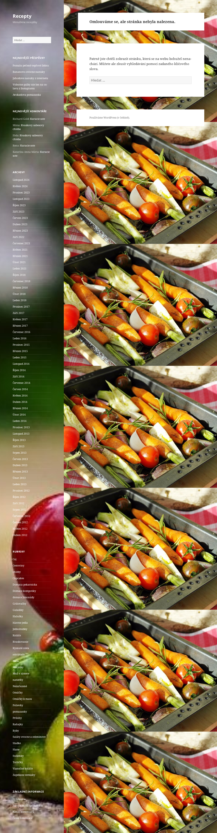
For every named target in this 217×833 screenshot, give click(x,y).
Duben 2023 (20, 224)
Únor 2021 (19, 262)
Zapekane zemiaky (24, 775)
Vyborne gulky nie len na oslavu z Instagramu (30, 86)
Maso (16, 661)
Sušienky (18, 756)
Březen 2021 (20, 256)
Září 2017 (18, 313)
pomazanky (20, 711)
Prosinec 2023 (21, 192)
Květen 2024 (20, 186)
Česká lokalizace (22, 818)
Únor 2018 (19, 294)
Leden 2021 (19, 268)
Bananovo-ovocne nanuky (29, 72)
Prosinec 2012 (21, 490)
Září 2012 (18, 503)
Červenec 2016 (21, 332)
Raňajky (18, 724)
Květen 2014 (20, 395)
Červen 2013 (20, 459)
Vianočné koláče (23, 768)
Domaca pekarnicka (25, 584)
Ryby (16, 730)
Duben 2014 (20, 402)
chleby (17, 572)
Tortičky (18, 762)
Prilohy (17, 718)
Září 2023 (18, 211)
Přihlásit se (19, 799)
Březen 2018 (20, 287)
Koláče (17, 635)
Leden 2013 (19, 484)
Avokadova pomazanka (27, 95)
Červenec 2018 (21, 281)
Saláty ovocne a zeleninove (29, 737)
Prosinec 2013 (21, 427)
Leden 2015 (19, 357)
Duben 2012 (20, 535)
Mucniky (18, 667)
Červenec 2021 (21, 243)
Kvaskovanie (20, 642)
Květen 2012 (20, 528)
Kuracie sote (37, 119)
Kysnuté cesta (21, 648)
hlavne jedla (20, 622)
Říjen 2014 (19, 370)
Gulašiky (18, 610)
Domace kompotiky (24, 591)
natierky (18, 680)
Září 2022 (18, 237)
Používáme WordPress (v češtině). (109, 117)
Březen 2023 (20, 230)
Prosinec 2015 (21, 345)
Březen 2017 (20, 325)
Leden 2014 (19, 421)
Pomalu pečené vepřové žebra (31, 65)
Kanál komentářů (23, 812)
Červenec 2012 (21, 516)
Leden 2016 (19, 338)
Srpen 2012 (19, 509)
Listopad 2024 (21, 180)
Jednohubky (20, 629)
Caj (15, 559)
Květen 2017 (20, 319)
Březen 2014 (20, 408)
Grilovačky (19, 603)
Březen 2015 (20, 351)
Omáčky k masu (22, 699)
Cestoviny (18, 565)
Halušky (18, 616)
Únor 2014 (19, 414)
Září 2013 (18, 446)
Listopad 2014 (21, 364)
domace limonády (23, 597)
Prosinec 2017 (21, 306)
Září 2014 (18, 376)
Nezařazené (20, 686)
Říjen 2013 (19, 440)
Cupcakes (18, 578)
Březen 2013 (20, 471)
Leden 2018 (19, 300)
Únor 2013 (19, 478)
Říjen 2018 (19, 275)
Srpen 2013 (19, 452)
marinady (19, 654)
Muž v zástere (21, 673)
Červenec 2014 (21, 383)
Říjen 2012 (19, 497)
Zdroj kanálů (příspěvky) (28, 805)
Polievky (18, 705)
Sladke (17, 743)
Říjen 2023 (19, 205)
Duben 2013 (20, 465)
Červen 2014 (20, 389)
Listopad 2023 (21, 199)
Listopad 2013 (21, 433)
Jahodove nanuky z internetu (30, 78)
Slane (16, 749)
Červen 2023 (20, 218)
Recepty (22, 16)
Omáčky (18, 692)
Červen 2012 (20, 522)
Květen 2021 (20, 249)
